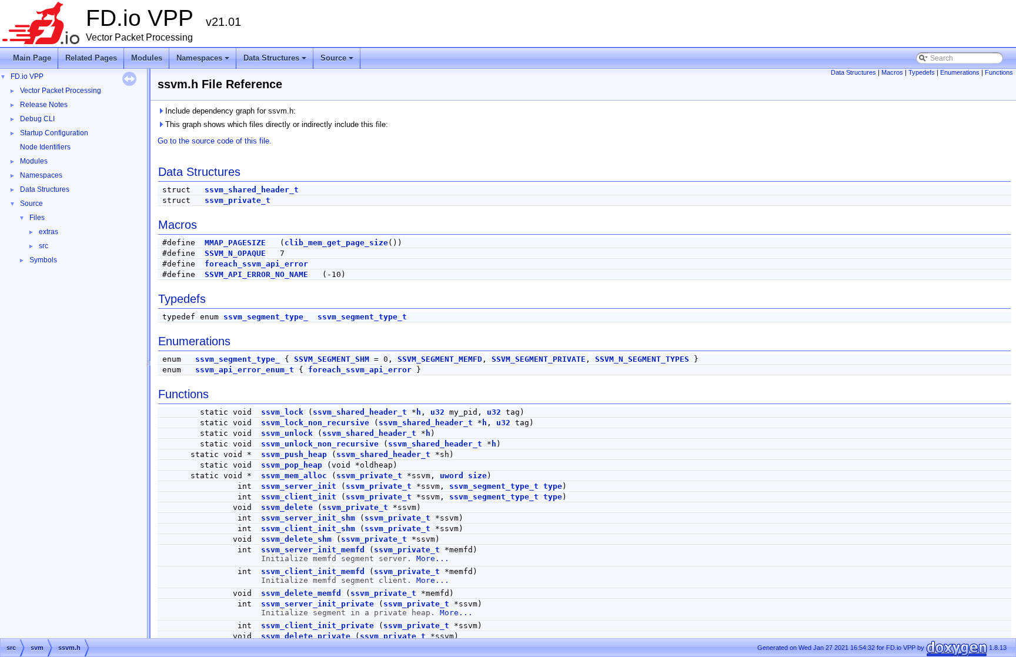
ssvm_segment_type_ (265, 316)
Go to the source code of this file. (215, 140)
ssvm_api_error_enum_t (244, 369)
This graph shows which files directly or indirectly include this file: (275, 124)
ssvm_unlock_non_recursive (320, 443)
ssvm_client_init (298, 496)
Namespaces (203, 61)
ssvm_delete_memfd (301, 593)
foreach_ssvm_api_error (256, 263)
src (43, 246)
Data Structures (275, 61)
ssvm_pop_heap (291, 465)
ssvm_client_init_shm (308, 528)
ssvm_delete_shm (296, 539)
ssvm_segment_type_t (362, 316)
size (477, 475)
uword (451, 475)
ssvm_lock (282, 412)
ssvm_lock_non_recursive (315, 422)
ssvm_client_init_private (317, 625)
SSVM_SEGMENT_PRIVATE (539, 359)
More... (432, 558)
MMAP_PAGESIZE (235, 242)
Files (37, 218)
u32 (437, 412)
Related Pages (91, 58)
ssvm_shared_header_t (252, 189)
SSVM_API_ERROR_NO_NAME (256, 274)
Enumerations (960, 72)
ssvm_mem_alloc (294, 475)
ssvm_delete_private (305, 636)
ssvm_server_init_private (317, 603)
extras (48, 232)
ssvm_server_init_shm (308, 517)
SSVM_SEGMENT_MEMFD (439, 359)
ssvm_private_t (237, 200)
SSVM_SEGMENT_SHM (331, 359)
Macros (892, 72)
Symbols (43, 260)
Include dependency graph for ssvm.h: (229, 110)
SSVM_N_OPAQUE (235, 253)
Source (337, 61)
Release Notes (44, 105)
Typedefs (921, 72)
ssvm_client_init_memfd (313, 571)
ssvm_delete (287, 507)
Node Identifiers (45, 147)
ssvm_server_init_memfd (313, 549)
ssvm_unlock (287, 433)
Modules (146, 58)
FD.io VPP (27, 76)
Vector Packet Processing (60, 90)
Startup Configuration (54, 133)
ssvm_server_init (298, 486)
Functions (999, 72)
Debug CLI (37, 119)
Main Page (32, 58)
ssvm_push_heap (294, 454)
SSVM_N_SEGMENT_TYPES (642, 359)
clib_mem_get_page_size (336, 242)
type (552, 486)
